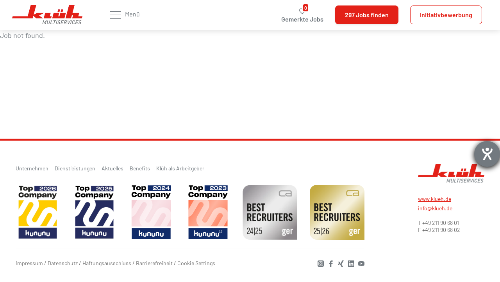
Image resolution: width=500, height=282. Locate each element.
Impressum (29, 263)
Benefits (140, 168)
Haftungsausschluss (106, 263)
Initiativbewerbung (446, 14)
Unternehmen (32, 168)
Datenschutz (63, 263)
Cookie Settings (196, 263)
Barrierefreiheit (154, 263)
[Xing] (339, 262)
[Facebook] (329, 262)
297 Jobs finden (367, 14)
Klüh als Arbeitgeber (180, 168)
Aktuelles (112, 168)
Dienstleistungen (75, 168)
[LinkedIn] (349, 262)
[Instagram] (319, 262)
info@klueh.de (435, 208)
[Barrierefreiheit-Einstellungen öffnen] (487, 154)
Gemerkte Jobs (302, 15)
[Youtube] (359, 262)
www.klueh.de (434, 198)
